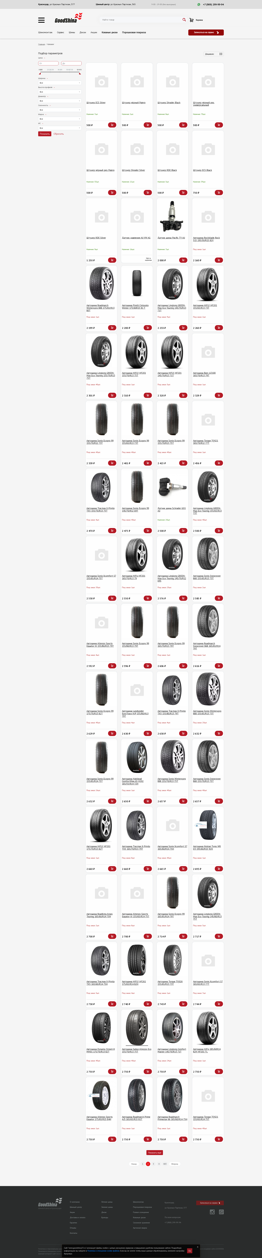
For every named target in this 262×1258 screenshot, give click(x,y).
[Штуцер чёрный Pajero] (137, 81)
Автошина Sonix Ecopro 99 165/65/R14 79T (171, 915)
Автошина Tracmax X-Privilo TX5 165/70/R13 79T (136, 847)
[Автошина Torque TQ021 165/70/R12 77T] (208, 419)
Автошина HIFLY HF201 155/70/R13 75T (134, 374)
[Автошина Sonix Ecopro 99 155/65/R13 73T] (137, 419)
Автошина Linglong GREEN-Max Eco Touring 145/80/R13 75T (207, 916)
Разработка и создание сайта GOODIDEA (208, 1249)
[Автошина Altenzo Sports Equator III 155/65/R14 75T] (137, 892)
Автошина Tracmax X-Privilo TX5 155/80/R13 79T (172, 712)
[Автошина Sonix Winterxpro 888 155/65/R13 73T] (208, 690)
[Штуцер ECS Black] (208, 149)
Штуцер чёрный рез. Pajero (100, 170)
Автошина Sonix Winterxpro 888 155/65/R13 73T (207, 712)
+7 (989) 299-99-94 (213, 4)
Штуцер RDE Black (167, 170)
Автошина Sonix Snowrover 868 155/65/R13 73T (207, 577)
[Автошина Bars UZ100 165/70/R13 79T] (208, 351)
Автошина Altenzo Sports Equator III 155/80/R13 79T (100, 645)
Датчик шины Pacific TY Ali (171, 237)
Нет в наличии (148, 259)
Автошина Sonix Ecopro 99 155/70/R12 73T (100, 442)
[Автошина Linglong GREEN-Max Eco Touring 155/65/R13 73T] (208, 487)
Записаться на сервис (204, 32)
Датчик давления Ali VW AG (136, 237)
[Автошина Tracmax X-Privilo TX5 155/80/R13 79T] (172, 690)
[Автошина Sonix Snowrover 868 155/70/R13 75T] (208, 757)
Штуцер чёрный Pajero (133, 102)
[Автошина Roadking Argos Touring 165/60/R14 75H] (101, 892)
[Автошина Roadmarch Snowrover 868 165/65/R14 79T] (208, 622)
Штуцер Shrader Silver (133, 170)
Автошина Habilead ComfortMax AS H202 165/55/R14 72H (133, 781)
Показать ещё (154, 1152)
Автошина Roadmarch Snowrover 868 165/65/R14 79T (206, 646)
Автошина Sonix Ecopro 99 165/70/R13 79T (171, 645)
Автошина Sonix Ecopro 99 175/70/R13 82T (100, 712)
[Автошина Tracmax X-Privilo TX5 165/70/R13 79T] (137, 825)
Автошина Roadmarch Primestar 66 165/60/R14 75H (172, 1118)
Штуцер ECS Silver (96, 102)
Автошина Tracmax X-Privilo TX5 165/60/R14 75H (101, 983)
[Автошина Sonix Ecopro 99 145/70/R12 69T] (137, 487)
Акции (94, 32)
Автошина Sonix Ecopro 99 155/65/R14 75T (100, 780)
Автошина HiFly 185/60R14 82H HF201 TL (207, 1050)
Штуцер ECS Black (202, 170)
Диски (83, 32)
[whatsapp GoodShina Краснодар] (219, 1213)
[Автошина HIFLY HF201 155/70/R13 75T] (137, 351)
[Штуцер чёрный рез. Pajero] (101, 149)
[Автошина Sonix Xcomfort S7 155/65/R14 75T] (101, 554)
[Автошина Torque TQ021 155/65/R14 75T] (208, 1095)
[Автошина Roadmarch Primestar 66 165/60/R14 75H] (172, 1095)
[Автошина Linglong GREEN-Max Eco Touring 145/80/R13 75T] (208, 892)
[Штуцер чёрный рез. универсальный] (208, 81)
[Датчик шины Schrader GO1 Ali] (172, 487)
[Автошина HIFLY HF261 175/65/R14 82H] (137, 960)
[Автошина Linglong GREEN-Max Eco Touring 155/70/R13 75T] (101, 351)
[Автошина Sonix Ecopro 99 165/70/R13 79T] (172, 622)
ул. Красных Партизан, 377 (62, 4)
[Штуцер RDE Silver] (101, 216)
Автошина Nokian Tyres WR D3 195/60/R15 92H (207, 847)
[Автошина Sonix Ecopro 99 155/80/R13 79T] (137, 622)
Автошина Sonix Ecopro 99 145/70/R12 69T (135, 509)
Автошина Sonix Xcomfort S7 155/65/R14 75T (101, 577)
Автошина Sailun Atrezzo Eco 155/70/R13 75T (136, 1050)
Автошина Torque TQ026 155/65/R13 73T (170, 983)
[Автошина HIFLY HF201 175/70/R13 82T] (101, 825)
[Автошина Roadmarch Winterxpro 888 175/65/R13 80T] (101, 284)
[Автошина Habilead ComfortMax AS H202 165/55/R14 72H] (137, 757)
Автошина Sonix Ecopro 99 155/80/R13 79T (135, 645)
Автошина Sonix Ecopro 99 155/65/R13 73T (135, 442)
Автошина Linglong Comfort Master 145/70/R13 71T (172, 1050)
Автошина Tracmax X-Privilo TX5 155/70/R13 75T (101, 509)
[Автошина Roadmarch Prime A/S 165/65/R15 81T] (137, 1095)
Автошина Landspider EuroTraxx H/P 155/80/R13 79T (135, 713)
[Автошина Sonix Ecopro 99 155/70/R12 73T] (101, 419)
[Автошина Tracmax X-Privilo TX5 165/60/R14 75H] (101, 960)
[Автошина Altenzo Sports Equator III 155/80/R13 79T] (101, 622)
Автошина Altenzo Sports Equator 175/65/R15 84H (100, 1118)
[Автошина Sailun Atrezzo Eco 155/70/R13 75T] (137, 1028)
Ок (189, 1250)
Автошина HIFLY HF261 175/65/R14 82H (134, 983)
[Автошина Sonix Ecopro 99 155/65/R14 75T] (101, 757)
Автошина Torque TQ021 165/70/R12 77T (205, 442)
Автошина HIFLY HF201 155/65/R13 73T (205, 306)
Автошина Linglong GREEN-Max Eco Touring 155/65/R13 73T (207, 511)
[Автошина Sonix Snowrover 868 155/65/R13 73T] (208, 554)
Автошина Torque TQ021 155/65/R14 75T (205, 1118)
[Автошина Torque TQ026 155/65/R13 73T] (172, 960)
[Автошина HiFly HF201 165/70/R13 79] (137, 554)
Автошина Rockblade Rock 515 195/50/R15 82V (206, 239)
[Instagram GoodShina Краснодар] (210, 1213)
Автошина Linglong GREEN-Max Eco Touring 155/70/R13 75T (101, 375)
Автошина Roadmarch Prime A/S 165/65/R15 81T (136, 1118)
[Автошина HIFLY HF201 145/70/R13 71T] (172, 351)
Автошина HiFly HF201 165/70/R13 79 (133, 577)
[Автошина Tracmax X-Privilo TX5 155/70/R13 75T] (101, 487)
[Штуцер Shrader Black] (172, 81)
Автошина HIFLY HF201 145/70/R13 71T (169, 374)
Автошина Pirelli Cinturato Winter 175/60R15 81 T (135, 306)
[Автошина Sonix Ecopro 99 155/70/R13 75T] (172, 419)
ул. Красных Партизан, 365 (123, 4)
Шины (72, 32)
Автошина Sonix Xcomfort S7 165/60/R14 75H (172, 847)
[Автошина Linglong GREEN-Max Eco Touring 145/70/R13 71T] (172, 284)
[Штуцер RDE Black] (172, 149)
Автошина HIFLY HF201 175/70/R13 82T (98, 847)
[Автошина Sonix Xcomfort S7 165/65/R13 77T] (208, 960)
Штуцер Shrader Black (169, 102)
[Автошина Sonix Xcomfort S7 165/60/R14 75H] (172, 825)
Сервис (60, 32)
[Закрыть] (197, 1247)
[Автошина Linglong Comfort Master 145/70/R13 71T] (172, 1028)
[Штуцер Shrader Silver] (137, 149)
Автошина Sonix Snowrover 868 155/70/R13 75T (207, 780)
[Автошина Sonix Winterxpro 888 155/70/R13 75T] (172, 757)
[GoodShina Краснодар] (68, 17)
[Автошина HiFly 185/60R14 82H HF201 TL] (208, 1028)
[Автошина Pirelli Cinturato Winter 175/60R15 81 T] (137, 284)
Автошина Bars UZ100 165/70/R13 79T (204, 374)
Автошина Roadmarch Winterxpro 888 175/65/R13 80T (100, 308)
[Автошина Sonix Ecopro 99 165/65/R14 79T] (172, 892)
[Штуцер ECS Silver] (101, 81)
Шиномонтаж (45, 32)
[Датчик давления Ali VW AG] (137, 216)
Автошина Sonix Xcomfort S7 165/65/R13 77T (208, 983)
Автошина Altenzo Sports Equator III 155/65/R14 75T (135, 915)
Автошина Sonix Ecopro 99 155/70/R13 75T (171, 442)
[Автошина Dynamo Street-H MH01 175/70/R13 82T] (101, 1028)
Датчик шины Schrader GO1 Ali (172, 509)
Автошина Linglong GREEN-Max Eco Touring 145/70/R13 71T (172, 308)
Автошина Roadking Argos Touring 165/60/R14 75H (100, 915)
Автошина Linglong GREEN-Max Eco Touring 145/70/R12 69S (172, 578)
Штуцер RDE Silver (96, 237)
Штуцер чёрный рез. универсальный (203, 104)
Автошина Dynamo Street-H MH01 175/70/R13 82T (101, 1050)
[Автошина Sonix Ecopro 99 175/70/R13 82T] (101, 690)
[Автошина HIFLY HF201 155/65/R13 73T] (208, 284)
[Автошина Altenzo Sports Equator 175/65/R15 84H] (101, 1095)
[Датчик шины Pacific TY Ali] (172, 216)
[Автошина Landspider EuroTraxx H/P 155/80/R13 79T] (137, 690)
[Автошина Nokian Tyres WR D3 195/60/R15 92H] (208, 825)
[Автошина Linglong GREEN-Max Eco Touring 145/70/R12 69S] (172, 554)
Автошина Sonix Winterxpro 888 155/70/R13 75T (172, 780)
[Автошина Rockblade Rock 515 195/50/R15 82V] (208, 216)
